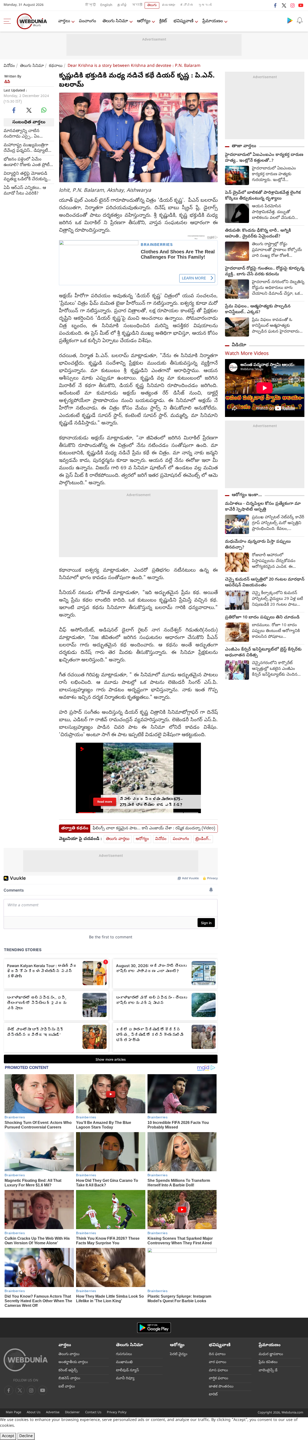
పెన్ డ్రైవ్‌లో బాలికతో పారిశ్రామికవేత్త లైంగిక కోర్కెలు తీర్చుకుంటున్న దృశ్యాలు (263, 196)
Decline (26, 1436)
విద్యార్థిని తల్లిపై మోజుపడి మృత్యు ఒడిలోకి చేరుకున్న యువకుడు (25, 176)
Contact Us (93, 1413)
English (106, 5)
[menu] (8, 21)
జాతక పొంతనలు (221, 1386)
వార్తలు (64, 21)
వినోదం (9, 66)
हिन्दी (90, 5)
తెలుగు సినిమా (115, 21)
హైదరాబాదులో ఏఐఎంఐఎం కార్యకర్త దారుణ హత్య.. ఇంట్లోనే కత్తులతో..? (264, 158)
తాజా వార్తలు (244, 146)
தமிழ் (122, 5)
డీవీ (7, 82)
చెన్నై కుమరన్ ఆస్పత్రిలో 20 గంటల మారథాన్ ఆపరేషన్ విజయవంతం (264, 582)
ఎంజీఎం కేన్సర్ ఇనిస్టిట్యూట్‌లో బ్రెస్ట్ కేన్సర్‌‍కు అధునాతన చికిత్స (263, 652)
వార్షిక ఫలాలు (218, 1378)
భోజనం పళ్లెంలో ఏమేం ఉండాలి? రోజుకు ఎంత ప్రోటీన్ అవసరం (28, 162)
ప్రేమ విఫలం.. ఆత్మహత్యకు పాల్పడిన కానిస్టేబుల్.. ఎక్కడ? (257, 309)
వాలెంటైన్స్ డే (268, 1370)
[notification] (299, 20)
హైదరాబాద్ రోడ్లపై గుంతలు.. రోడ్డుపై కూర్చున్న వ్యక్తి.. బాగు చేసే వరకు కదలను (264, 271)
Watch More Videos (247, 354)
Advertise (52, 1413)
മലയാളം (168, 5)
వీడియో (239, 345)
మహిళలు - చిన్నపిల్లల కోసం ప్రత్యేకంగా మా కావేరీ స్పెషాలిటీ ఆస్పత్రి (263, 507)
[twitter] (284, 5)
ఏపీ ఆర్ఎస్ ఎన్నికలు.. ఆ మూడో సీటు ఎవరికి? (25, 190)
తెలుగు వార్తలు (117, 839)
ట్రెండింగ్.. (203, 839)
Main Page (13, 1413)
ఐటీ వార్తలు (66, 1386)
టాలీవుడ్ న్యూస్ (127, 1370)
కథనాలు (56, 66)
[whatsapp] (43, 110)
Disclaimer (72, 1413)
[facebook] (275, 5)
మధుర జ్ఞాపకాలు (271, 1354)
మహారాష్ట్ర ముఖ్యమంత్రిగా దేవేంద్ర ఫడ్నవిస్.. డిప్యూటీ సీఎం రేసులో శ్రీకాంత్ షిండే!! (27, 148)
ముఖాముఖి (124, 1362)
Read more (104, 802)
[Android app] (154, 1327)
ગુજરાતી (205, 5)
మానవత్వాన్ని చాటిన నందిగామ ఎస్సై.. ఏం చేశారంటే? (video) (21, 133)
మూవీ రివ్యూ (125, 1378)
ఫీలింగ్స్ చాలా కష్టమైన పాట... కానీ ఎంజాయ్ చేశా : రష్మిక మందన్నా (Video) (154, 828)
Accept (8, 1436)
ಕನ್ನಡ (186, 5)
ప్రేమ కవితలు (268, 1362)
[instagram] (292, 5)
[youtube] (300, 5)
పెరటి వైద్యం (178, 1354)
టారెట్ (213, 1394)
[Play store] (290, 20)
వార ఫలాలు (217, 1362)
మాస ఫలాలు (218, 1370)
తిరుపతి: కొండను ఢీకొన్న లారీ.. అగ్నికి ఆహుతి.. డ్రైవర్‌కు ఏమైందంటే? (258, 234)
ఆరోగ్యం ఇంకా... (247, 495)
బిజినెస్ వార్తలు (69, 1378)
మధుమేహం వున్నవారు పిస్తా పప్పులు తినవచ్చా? (258, 545)
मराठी (137, 5)
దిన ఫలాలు (217, 1354)
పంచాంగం (87, 21)
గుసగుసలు (124, 1354)
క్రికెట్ (163, 21)
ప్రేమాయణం (212, 21)
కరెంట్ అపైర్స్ (67, 1370)
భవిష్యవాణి (183, 21)
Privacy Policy (117, 1413)
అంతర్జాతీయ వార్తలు (73, 1362)
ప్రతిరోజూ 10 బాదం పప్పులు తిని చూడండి (262, 618)
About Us (33, 1413)
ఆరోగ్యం (143, 21)
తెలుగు (152, 5)
